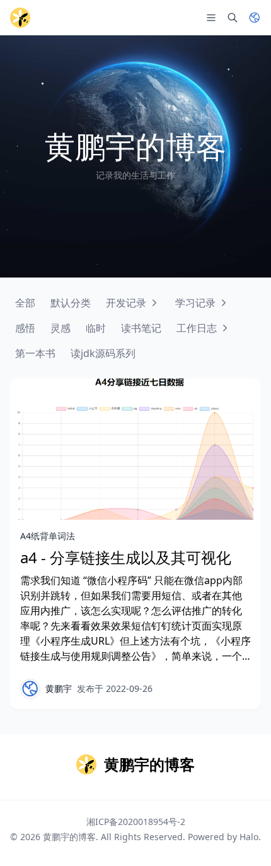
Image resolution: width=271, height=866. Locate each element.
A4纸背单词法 (47, 536)
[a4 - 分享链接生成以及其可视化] (135, 449)
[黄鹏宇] (30, 689)
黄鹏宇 (58, 688)
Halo (248, 837)
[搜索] (232, 17)
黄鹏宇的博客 (69, 837)
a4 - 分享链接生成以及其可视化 (125, 557)
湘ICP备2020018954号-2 (135, 822)
